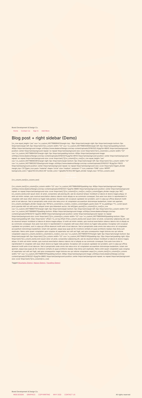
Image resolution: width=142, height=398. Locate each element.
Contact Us (25, 131)
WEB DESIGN (18, 395)
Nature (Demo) (39, 263)
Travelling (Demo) (53, 263)
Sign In (35, 131)
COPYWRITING (44, 395)
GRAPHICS (31, 395)
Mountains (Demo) (25, 263)
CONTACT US (69, 395)
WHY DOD (57, 395)
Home (15, 131)
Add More (45, 131)
